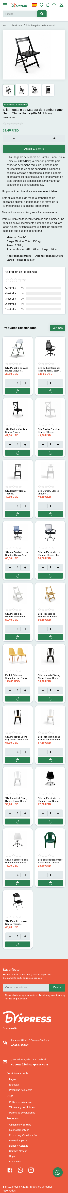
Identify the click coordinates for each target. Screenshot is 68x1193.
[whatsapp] (58, 1172)
